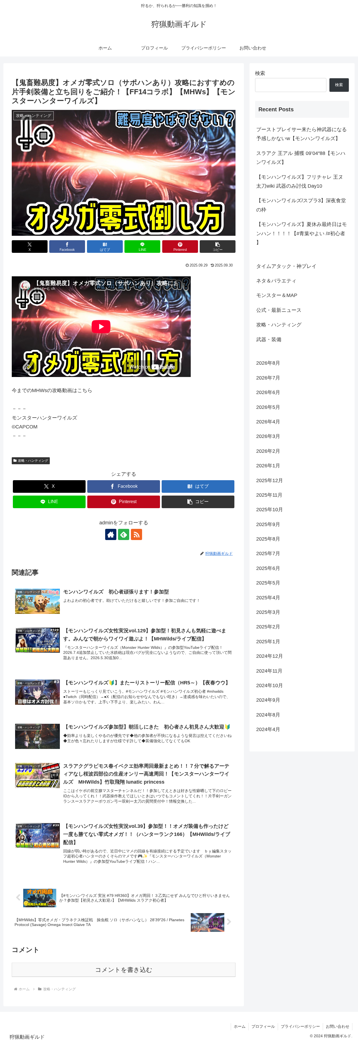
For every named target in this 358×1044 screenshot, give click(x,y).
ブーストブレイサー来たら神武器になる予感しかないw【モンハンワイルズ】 (301, 134)
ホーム (240, 1026)
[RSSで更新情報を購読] (136, 534)
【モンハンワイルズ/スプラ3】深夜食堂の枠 (301, 205)
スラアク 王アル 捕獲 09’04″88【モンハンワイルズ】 (300, 157)
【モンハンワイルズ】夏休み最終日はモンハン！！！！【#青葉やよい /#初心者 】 (301, 233)
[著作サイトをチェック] (110, 534)
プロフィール (263, 1026)
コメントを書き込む (123, 969)
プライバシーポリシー (300, 1026)
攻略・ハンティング (33, 461)
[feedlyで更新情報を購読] (123, 534)
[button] (217, 246)
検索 (260, 73)
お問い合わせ (337, 1026)
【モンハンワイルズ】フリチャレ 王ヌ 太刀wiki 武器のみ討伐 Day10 (299, 181)
